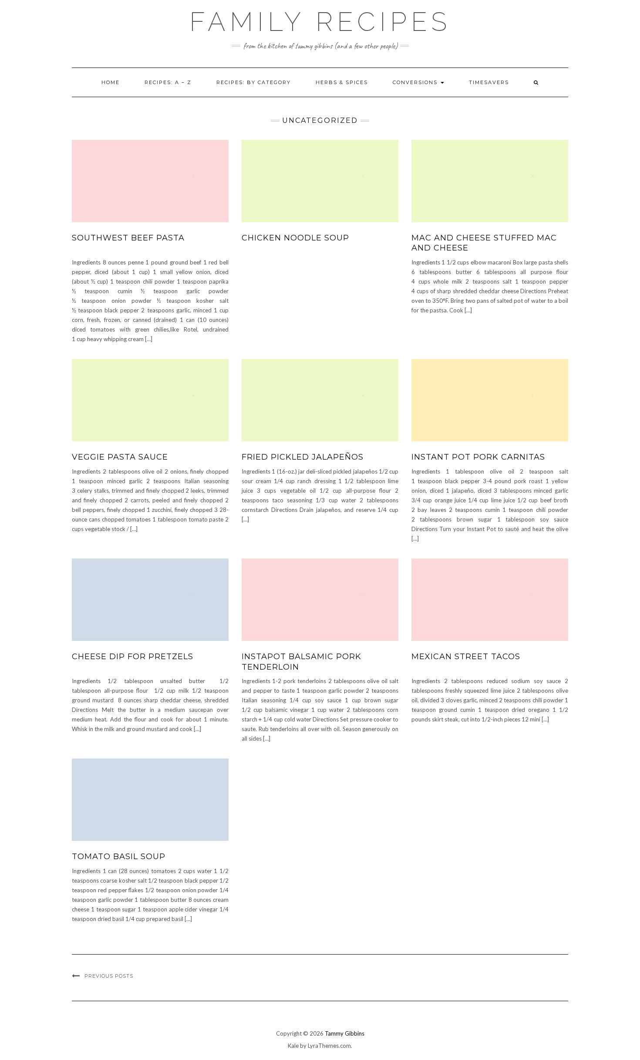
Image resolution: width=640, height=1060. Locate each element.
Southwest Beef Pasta (128, 238)
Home (110, 82)
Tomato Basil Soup (118, 856)
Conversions (416, 82)
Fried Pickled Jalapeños (303, 457)
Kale (293, 1045)
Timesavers (489, 82)
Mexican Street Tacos (465, 656)
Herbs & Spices (342, 82)
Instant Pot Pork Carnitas (478, 457)
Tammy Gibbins (344, 1033)
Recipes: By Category (253, 82)
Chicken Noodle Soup (295, 238)
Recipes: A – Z (168, 82)
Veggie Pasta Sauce (120, 457)
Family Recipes (320, 22)
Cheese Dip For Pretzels (132, 656)
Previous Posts (108, 976)
